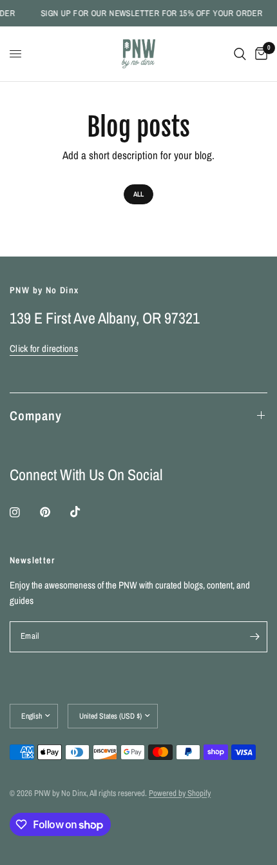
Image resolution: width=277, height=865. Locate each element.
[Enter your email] (254, 636)
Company (36, 415)
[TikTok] (84, 512)
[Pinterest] (54, 512)
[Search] (240, 53)
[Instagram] (24, 512)
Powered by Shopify (180, 793)
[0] (259, 53)
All (138, 194)
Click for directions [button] (44, 348)
